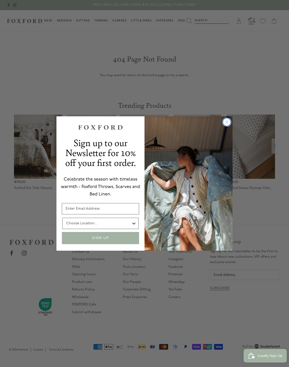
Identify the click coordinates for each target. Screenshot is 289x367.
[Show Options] (134, 223)
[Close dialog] (227, 122)
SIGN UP (100, 238)
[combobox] (98, 223)
